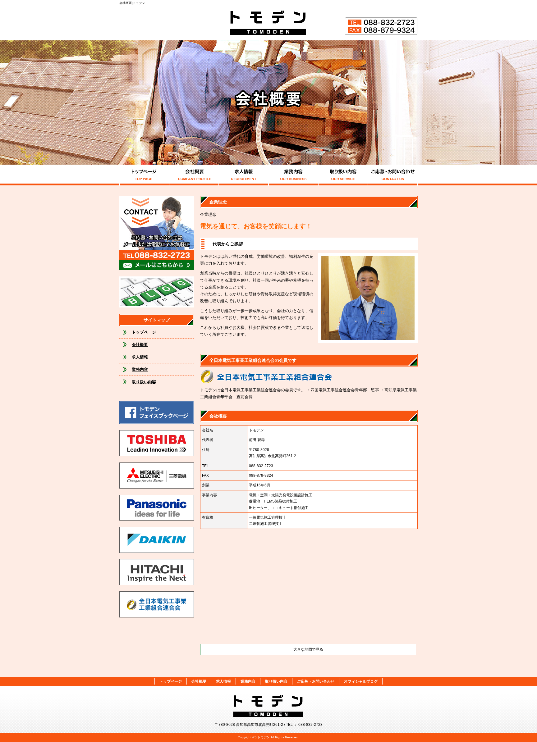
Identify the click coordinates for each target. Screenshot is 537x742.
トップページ (144, 175)
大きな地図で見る (308, 649)
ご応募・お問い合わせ (393, 175)
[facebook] (156, 454)
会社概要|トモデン (132, 3)
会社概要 (194, 175)
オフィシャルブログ (156, 291)
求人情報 (243, 175)
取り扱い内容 (343, 175)
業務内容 (293, 175)
